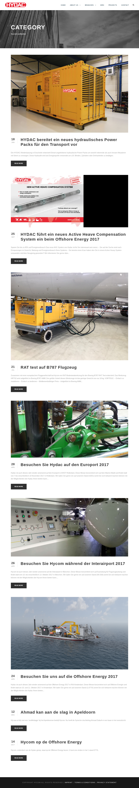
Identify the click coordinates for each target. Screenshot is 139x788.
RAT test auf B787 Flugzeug (49, 367)
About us (74, 5)
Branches (89, 5)
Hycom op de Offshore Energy (51, 742)
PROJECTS (112, 5)
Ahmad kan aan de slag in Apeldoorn (58, 712)
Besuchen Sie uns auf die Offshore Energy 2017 (69, 676)
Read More (18, 163)
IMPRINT (69, 782)
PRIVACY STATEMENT (107, 782)
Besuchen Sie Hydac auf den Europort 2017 (65, 464)
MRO (102, 5)
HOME (63, 5)
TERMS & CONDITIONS (84, 782)
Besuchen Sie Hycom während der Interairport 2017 (73, 563)
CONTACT (125, 5)
